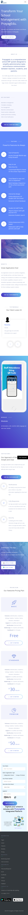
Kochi (2, 871)
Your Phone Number (8, 778)
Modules (3, 849)
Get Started (22, 457)
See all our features (11, 124)
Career (2, 843)
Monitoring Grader (5, 858)
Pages (2, 840)
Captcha (5, 791)
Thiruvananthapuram (6, 868)
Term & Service (5, 861)
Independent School (9, 775)
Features (3, 846)
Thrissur (3, 880)
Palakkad (3, 883)
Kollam (2, 877)
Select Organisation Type (9, 772)
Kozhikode (3, 874)
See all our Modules (11, 477)
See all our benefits (11, 295)
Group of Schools (20, 775)
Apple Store (9, 563)
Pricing (2, 852)
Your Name (5, 765)
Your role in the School (8, 784)
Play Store (9, 567)
